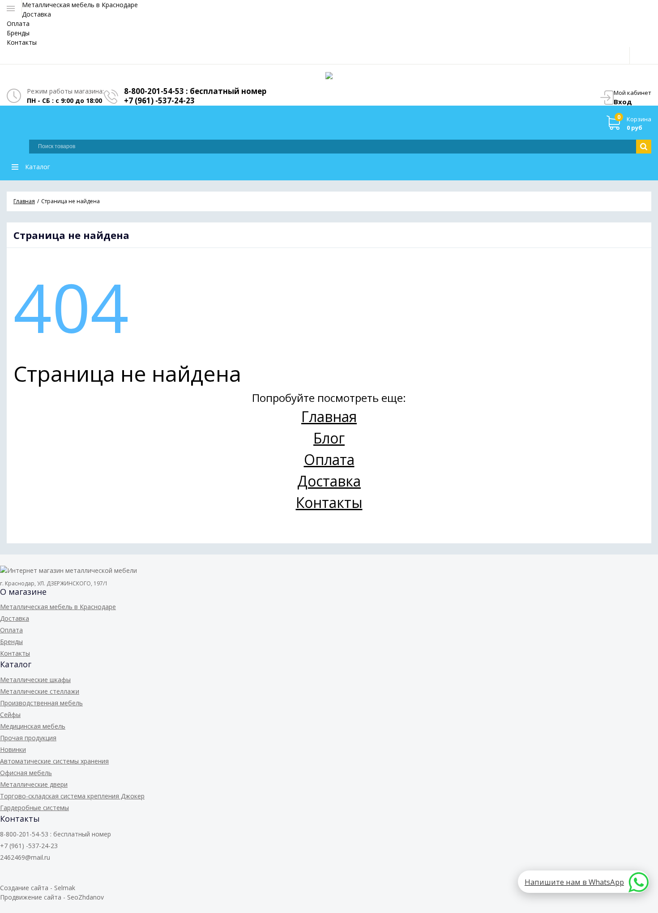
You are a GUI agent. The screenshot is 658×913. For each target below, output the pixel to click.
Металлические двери (34, 784)
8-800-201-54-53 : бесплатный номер (195, 91)
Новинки (13, 749)
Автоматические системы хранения (54, 761)
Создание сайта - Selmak (37, 887)
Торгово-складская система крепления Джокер (72, 796)
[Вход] (640, 55)
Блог (329, 438)
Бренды (18, 33)
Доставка (36, 14)
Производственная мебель (41, 703)
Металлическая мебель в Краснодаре (80, 4)
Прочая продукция (28, 738)
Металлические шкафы (35, 679)
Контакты (22, 42)
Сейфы (10, 714)
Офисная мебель (26, 772)
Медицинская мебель (32, 726)
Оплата (18, 23)
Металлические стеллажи (39, 691)
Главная (329, 416)
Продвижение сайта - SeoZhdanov (52, 897)
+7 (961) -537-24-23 (159, 100)
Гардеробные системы (34, 807)
